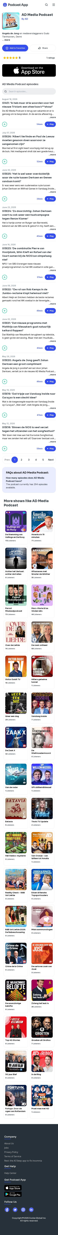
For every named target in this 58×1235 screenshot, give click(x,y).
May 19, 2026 (8, 390)
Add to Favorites (17, 48)
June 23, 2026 (9, 207)
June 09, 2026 (9, 285)
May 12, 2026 (8, 423)
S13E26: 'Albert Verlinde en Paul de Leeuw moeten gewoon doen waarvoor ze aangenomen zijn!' (28, 140)
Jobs (6, 1147)
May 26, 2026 (8, 356)
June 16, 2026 (9, 244)
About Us (9, 1143)
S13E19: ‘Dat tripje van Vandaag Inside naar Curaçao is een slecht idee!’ (28, 395)
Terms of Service (12, 1156)
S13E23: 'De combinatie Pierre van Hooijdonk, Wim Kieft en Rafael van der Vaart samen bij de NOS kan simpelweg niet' (27, 254)
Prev (7, 459)
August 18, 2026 (9, 99)
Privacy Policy (11, 1152)
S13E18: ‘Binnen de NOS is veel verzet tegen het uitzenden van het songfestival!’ (28, 429)
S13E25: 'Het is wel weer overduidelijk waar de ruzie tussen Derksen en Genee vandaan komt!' (27, 177)
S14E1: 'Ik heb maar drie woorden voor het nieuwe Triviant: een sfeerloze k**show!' (28, 105)
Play (52, 124)
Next (51, 459)
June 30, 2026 (9, 170)
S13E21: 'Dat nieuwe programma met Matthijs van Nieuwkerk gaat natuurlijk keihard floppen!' (26, 327)
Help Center (10, 1173)
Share (45, 48)
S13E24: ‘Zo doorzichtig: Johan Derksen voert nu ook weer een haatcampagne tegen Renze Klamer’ (26, 215)
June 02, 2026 (9, 319)
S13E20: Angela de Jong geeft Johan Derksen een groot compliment (25, 362)
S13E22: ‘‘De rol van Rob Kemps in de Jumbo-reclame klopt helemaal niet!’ (25, 291)
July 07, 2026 (8, 133)
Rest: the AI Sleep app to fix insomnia (23, 1160)
